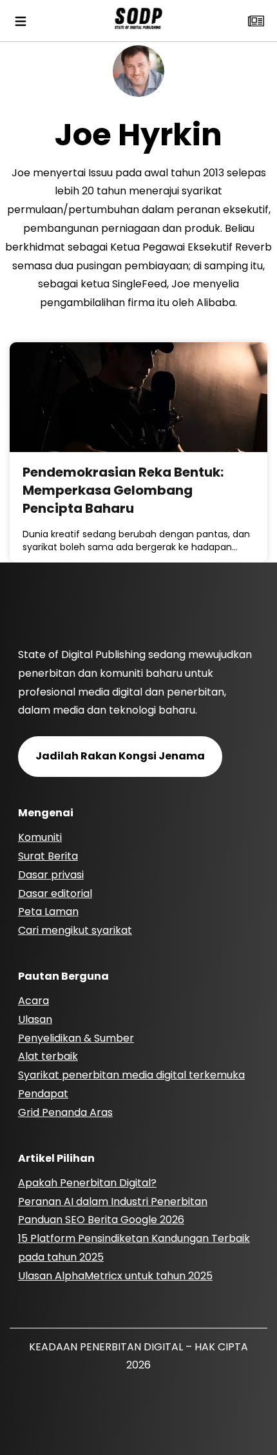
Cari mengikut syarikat (75, 930)
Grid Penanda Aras (65, 1112)
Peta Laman (48, 911)
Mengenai (45, 812)
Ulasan (35, 1019)
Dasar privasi (51, 874)
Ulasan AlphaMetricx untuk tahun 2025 (115, 1275)
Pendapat (43, 1093)
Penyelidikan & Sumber (76, 1038)
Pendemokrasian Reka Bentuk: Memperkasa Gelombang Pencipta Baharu (123, 490)
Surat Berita (48, 856)
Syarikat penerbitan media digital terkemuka (131, 1075)
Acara (33, 1000)
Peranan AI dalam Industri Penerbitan (112, 1201)
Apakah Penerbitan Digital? (87, 1182)
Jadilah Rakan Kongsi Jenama (120, 755)
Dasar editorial (55, 893)
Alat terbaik (48, 1056)
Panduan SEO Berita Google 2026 (101, 1219)
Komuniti (40, 837)
